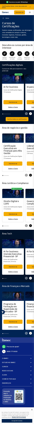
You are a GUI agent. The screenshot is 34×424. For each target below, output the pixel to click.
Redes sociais (7, 370)
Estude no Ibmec (9, 362)
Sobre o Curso (13, 107)
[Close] (32, 410)
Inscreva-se (19, 12)
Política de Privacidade (19, 417)
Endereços (6, 383)
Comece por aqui (9, 379)
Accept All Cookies (17, 420)
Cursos (5, 366)
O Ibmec (5, 358)
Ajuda (4, 375)
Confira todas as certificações (17, 119)
